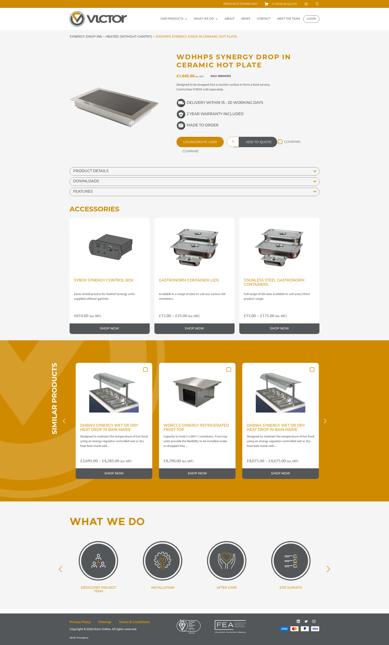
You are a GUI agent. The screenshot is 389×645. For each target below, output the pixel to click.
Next (325, 421)
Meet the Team (288, 19)
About (230, 19)
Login (311, 19)
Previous (64, 421)
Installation (162, 588)
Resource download (240, 3)
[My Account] (306, 4)
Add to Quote (258, 142)
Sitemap (104, 622)
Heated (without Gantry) (129, 37)
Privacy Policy (80, 622)
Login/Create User (200, 142)
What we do (204, 19)
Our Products (172, 19)
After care (227, 588)
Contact (264, 19)
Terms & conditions (134, 622)
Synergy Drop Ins (86, 37)
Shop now (109, 328)
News (245, 19)
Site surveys (290, 588)
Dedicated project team (98, 589)
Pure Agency (82, 637)
